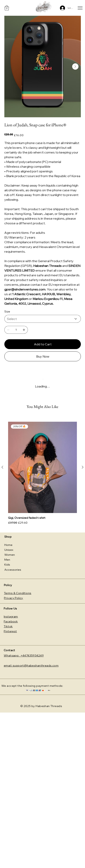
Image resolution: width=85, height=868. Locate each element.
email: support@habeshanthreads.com (31, 665)
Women (9, 554)
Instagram (11, 616)
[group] (42, 473)
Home (8, 545)
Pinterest (10, 631)
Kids (7, 564)
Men (7, 559)
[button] (7, 7)
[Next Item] (75, 66)
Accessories (12, 569)
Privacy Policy (13, 598)
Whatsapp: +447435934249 (24, 655)
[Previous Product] (2, 467)
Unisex (8, 550)
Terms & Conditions (17, 593)
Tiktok (8, 626)
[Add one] (24, 330)
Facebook (11, 621)
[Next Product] (82, 467)
